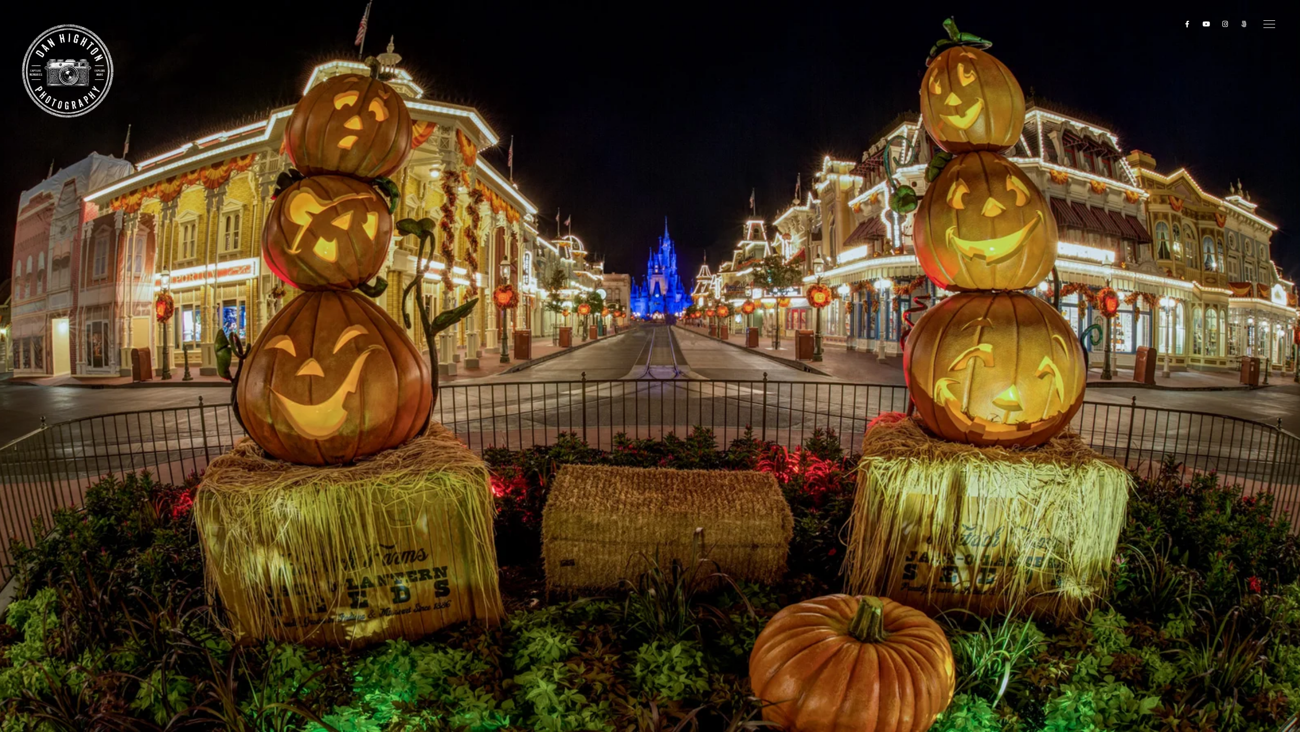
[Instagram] (1225, 26)
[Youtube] (1206, 26)
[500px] (1244, 26)
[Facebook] (1188, 26)
